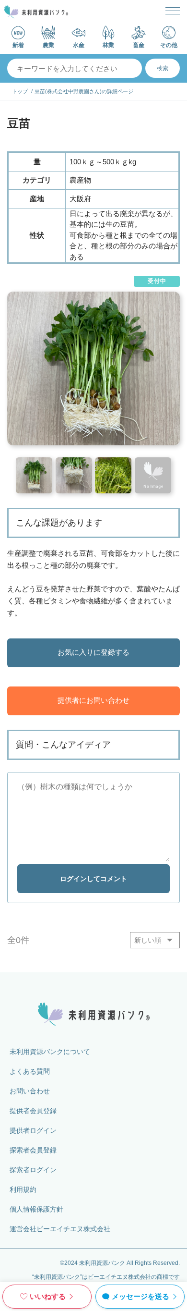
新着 (18, 45)
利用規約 (23, 1189)
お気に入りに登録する (93, 652)
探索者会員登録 (33, 1150)
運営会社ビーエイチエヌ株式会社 (60, 1229)
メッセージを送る (140, 1296)
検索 (162, 68)
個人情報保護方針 (36, 1209)
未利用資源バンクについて (50, 1051)
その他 (168, 45)
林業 (108, 45)
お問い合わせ (30, 1091)
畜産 (138, 45)
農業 (48, 45)
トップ (20, 91)
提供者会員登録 (33, 1111)
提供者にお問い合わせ (93, 700)
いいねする (48, 1296)
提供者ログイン (33, 1130)
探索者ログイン (33, 1170)
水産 (78, 45)
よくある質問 (30, 1071)
